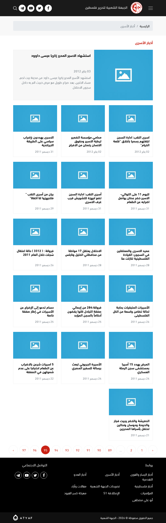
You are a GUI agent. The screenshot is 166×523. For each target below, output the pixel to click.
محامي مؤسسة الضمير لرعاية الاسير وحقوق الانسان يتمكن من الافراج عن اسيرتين (85, 143)
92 (78, 450)
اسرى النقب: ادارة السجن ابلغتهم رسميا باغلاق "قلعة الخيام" (131, 141)
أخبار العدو (80, 474)
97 (24, 450)
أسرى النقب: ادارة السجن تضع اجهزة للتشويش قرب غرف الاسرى (84, 197)
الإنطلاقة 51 (111, 493)
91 (88, 450)
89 (110, 450)
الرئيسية (145, 26)
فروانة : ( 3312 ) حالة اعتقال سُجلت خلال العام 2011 (35, 252)
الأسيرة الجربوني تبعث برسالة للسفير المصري (86, 366)
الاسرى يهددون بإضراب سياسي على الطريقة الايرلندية (38, 141)
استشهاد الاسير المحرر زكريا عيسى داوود (61, 55)
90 (99, 450)
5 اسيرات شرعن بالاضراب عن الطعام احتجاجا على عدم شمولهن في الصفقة (36, 368)
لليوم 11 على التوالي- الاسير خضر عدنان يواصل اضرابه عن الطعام (133, 197)
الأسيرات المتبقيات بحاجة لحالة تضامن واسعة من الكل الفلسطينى (131, 311)
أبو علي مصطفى (142, 500)
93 (67, 450)
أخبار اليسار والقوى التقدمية (141, 476)
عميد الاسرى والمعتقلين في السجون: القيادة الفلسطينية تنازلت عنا (133, 254)
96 (35, 450)
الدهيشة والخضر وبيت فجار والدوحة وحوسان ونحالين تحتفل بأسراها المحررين (131, 424)
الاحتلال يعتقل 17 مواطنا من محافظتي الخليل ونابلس (83, 252)
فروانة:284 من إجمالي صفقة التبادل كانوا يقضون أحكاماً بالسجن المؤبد (84, 311)
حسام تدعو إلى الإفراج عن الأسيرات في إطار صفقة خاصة (37, 311)
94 (56, 450)
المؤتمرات (147, 493)
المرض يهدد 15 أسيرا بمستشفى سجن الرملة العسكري (134, 368)
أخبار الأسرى (112, 474)
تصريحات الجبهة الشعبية (105, 486)
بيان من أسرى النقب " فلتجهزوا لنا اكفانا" (40, 196)
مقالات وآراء (78, 486)
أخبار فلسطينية (144, 486)
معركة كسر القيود (75, 493)
